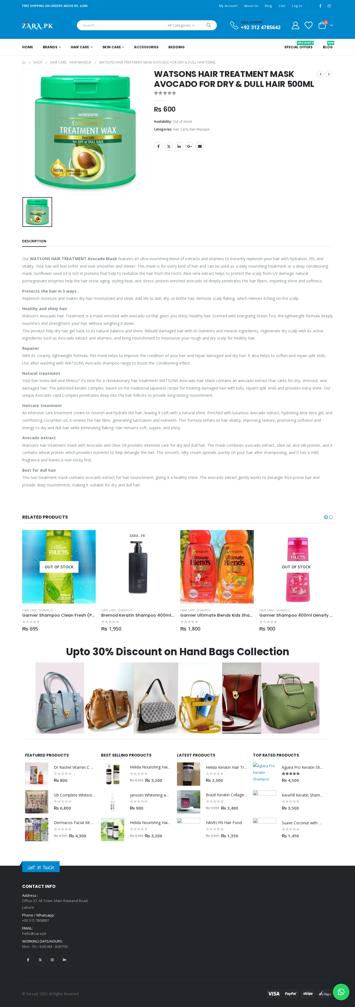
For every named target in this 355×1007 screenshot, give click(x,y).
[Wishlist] (308, 25)
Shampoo (46, 610)
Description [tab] (34, 240)
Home (27, 47)
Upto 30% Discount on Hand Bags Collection (177, 652)
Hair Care (80, 47)
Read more (87, 539)
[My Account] (295, 25)
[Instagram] (329, 5)
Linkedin (64, 960)
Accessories (146, 47)
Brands (50, 47)
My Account (228, 6)
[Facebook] (320, 5)
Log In (297, 6)
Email (199, 146)
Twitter (168, 146)
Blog (268, 6)
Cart (282, 6)
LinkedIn (179, 146)
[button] (325, 517)
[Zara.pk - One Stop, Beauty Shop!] (37, 25)
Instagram (52, 960)
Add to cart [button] (166, 539)
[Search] (209, 25)
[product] (138, 567)
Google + (189, 146)
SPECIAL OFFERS (298, 45)
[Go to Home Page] (24, 62)
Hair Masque (199, 129)
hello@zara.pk (34, 933)
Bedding (176, 47)
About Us (251, 6)
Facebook (158, 146)
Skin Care (111, 47)
